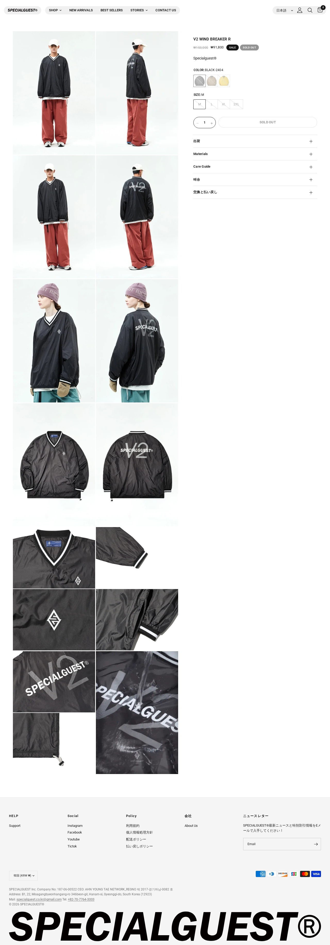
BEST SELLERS (112, 10)
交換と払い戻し (205, 192)
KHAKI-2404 (211, 81)
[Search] (310, 10)
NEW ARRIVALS (81, 10)
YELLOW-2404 (224, 81)
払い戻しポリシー (139, 846)
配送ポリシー (136, 839)
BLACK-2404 (199, 81)
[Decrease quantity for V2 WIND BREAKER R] (197, 123)
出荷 (196, 141)
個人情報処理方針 (139, 832)
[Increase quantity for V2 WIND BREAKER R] (212, 123)
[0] (319, 10)
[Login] (299, 10)
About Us (191, 826)
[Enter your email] (316, 844)
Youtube (74, 839)
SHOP (53, 10)
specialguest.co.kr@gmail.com (39, 899)
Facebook (75, 832)
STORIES (137, 10)
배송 (196, 179)
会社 (188, 816)
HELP (13, 816)
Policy (131, 816)
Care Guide (202, 167)
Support (14, 826)
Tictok (72, 846)
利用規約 (132, 826)
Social (73, 816)
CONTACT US (165, 10)
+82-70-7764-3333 (81, 899)
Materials (200, 154)
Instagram (75, 826)
